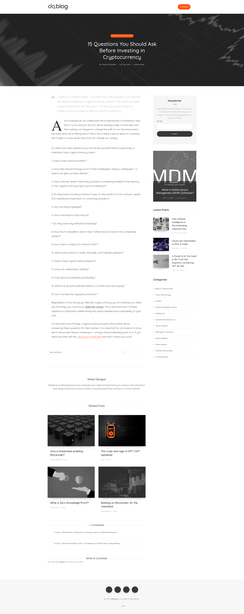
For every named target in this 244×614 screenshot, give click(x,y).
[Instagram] (126, 589)
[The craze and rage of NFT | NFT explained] (122, 430)
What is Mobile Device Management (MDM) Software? (174, 191)
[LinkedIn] (35, 124)
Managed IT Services (164, 332)
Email (160, 121)
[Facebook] (109, 589)
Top (123, 606)
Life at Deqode (161, 326)
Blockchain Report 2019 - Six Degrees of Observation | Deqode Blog (91, 543)
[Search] (195, 7)
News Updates (161, 338)
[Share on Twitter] (35, 110)
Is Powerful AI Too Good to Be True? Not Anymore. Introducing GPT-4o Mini (184, 261)
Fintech (158, 301)
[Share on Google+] (139, 352)
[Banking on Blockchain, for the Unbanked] (122, 482)
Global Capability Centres (166, 307)
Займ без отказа (94, 306)
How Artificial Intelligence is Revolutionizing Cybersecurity (179, 223)
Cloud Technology (163, 295)
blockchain (55, 352)
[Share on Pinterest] (143, 352)
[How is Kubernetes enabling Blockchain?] (71, 430)
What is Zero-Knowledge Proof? (69, 502)
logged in (62, 562)
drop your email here (90, 336)
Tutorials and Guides (174, 185)
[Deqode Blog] (58, 7)
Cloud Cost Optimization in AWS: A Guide (184, 242)
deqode (114, 599)
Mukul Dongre (109, 64)
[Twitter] (118, 589)
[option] (174, 176)
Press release (161, 344)
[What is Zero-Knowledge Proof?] (71, 482)
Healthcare (160, 313)
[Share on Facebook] (35, 104)
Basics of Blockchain (122, 36)
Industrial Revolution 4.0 (165, 319)
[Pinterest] (35, 117)
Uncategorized (161, 357)
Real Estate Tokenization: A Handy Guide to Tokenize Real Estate (90, 532)
